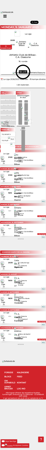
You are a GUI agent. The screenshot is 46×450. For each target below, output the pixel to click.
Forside (8, 372)
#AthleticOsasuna (37, 73)
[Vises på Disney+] (43, 165)
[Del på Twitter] (8, 97)
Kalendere (23, 372)
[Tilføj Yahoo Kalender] (8, 123)
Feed (19, 376)
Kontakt (21, 382)
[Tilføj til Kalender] (8, 107)
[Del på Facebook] (8, 102)
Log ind (21, 389)
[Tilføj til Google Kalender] (8, 112)
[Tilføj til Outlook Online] (8, 117)
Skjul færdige (10, 441)
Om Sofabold (9, 382)
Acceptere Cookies (20, 445)
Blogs (7, 376)
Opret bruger (8, 388)
